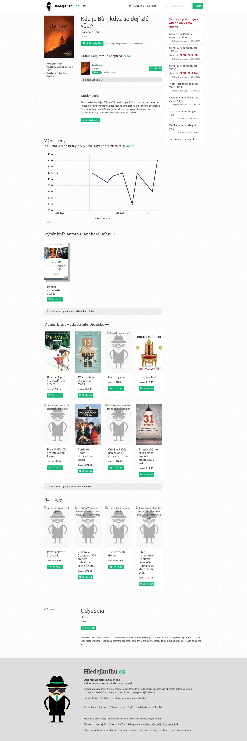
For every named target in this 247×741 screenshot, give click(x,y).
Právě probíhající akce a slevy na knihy (183, 23)
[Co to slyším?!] (118, 352)
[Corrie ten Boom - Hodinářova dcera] (88, 424)
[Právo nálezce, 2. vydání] (57, 527)
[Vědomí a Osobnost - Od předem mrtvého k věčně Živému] (88, 527)
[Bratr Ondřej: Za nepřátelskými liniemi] (57, 424)
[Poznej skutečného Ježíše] (57, 261)
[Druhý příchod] (149, 352)
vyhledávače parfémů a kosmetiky (160, 724)
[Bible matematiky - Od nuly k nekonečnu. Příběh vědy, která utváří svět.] (149, 527)
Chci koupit (56, 299)
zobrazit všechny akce (180, 139)
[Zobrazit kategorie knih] (84, 6)
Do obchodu (155, 68)
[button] (152, 6)
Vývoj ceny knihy (54, 64)
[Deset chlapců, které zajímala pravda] (57, 352)
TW (160, 707)
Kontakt (103, 707)
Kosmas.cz (182, 118)
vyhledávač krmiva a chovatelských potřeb (140, 718)
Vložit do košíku (93, 43)
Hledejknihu (66, 6)
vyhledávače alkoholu (180, 730)
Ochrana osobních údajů (121, 707)
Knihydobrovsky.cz (179, 41)
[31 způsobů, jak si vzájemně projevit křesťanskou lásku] (149, 424)
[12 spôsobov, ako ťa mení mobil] (88, 352)
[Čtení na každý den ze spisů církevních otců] (118, 424)
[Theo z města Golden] (118, 527)
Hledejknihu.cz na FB (146, 707)
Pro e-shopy (90, 707)
